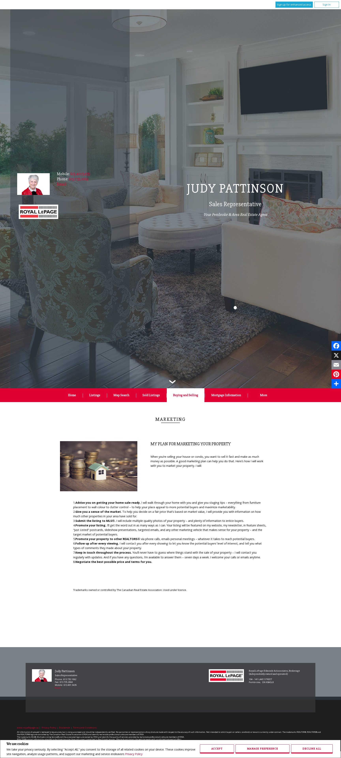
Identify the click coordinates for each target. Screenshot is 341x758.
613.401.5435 (80, 173)
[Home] (38, 212)
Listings (94, 395)
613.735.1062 (78, 179)
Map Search (121, 395)
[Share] (336, 383)
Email (58, 687)
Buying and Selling (185, 395)
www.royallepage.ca (27, 727)
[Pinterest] (336, 374)
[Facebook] (336, 346)
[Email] (336, 365)
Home (72, 395)
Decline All (312, 748)
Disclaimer (64, 727)
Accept (216, 748)
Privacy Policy (133, 754)
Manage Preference (262, 748)
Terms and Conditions (84, 727)
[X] (336, 355)
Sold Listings (151, 395)
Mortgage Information (226, 395)
